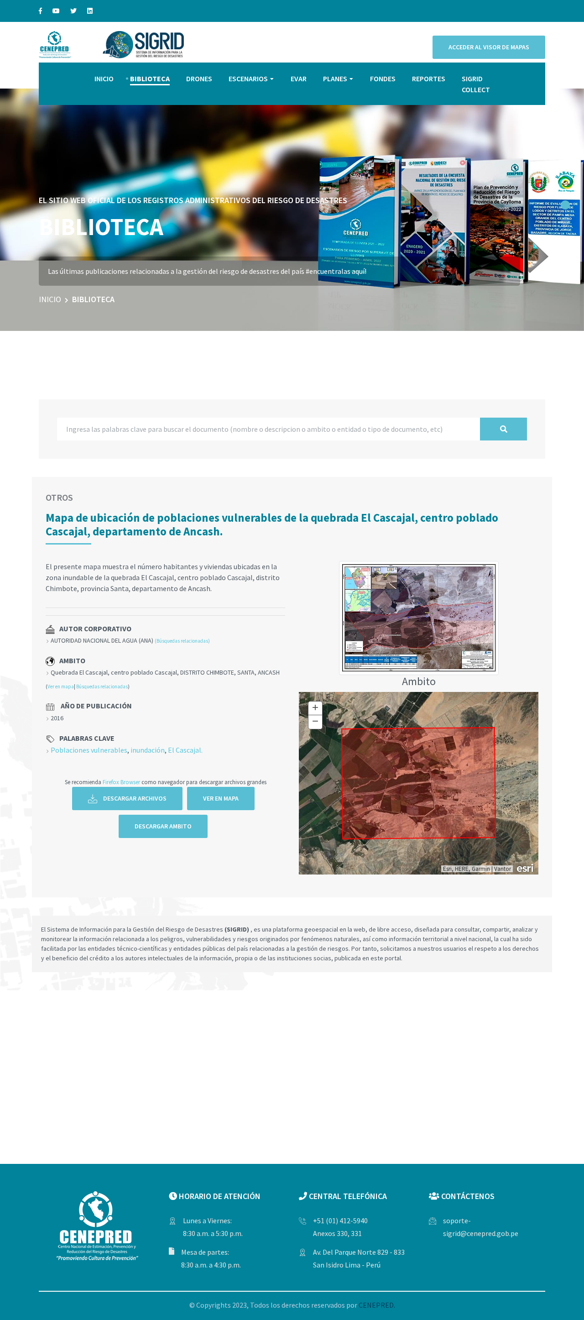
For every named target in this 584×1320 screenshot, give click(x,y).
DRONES (199, 78)
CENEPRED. (377, 1305)
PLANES (335, 78)
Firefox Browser (121, 782)
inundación (147, 749)
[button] (565, 205)
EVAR (299, 78)
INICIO (104, 78)
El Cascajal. (185, 749)
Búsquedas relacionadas (102, 686)
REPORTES (428, 78)
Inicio (50, 299)
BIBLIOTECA (150, 78)
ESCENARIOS (248, 78)
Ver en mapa (60, 686)
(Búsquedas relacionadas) (182, 641)
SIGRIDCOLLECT (476, 84)
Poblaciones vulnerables (89, 749)
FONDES (383, 78)
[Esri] (525, 867)
